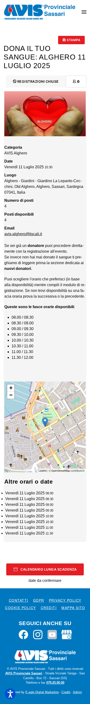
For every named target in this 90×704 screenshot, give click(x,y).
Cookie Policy (20, 607)
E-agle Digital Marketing (42, 692)
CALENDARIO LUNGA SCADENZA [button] (48, 569)
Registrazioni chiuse (37, 81)
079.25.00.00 (55, 682)
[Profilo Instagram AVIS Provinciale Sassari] (37, 634)
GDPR (38, 600)
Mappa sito (73, 607)
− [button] (10, 395)
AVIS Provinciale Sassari (23, 673)
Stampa (73, 40)
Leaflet (43, 470)
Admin (77, 692)
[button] (84, 12)
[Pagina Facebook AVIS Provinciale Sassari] (23, 634)
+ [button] (10, 388)
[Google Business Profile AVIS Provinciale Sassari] (66, 634)
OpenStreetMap (60, 470)
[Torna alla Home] (40, 12)
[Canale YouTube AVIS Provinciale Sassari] (52, 634)
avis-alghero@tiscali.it (23, 234)
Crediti (49, 607)
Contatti (18, 600)
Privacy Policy (65, 600)
